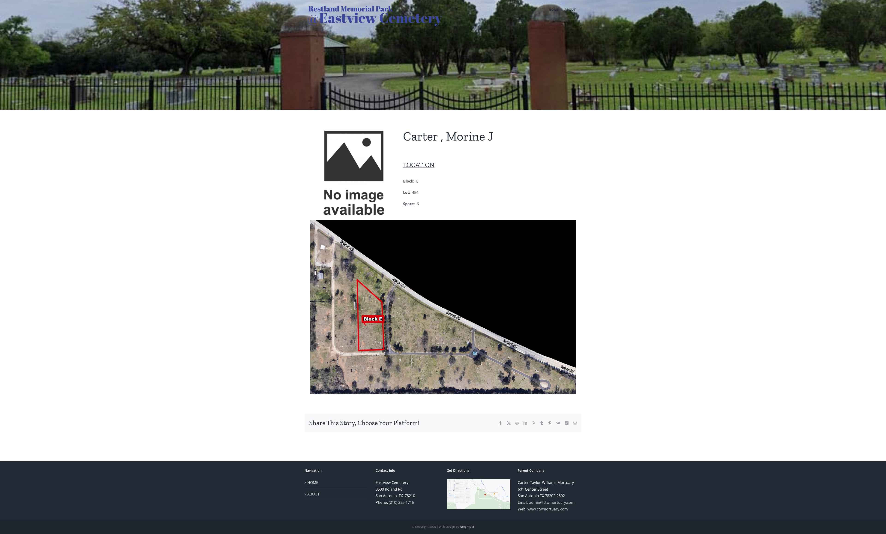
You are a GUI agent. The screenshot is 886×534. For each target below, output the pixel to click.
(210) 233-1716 (401, 502)
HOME (312, 482)
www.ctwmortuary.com (547, 509)
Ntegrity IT (467, 527)
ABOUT (313, 494)
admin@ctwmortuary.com (552, 502)
